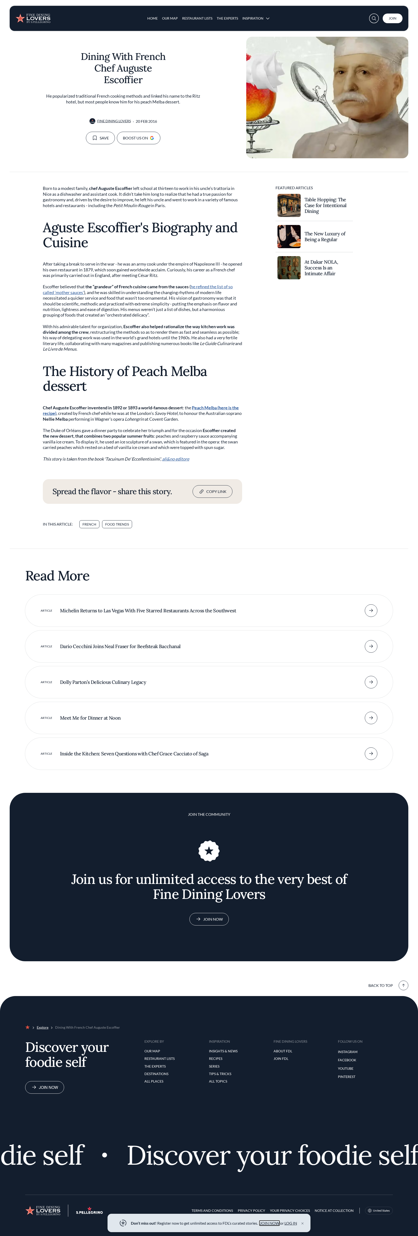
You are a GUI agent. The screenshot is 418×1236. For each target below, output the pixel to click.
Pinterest (346, 1076)
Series (214, 1066)
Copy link (216, 491)
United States (381, 1210)
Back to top (380, 985)
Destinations (156, 1074)
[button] (374, 18)
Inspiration (252, 18)
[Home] (32, 16)
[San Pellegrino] (89, 1212)
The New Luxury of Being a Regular (325, 236)
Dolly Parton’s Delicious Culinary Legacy (103, 682)
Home (152, 18)
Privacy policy (251, 1210)
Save (104, 138)
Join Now (213, 919)
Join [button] (392, 18)
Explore (42, 1027)
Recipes (215, 1058)
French (89, 524)
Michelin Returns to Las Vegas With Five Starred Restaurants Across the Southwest (148, 610)
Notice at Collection (334, 1210)
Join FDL (281, 1058)
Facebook (347, 1060)
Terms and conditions (212, 1210)
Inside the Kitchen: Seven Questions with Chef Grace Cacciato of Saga (134, 754)
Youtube (345, 1068)
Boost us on (135, 138)
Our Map (170, 18)
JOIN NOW (269, 1223)
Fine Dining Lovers (114, 121)
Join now (48, 1087)
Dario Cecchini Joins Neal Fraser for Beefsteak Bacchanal (120, 646)
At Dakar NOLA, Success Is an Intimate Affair (321, 267)
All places (153, 1081)
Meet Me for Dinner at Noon (90, 718)
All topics (218, 1081)
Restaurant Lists (197, 18)
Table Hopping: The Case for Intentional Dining (326, 205)
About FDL (283, 1051)
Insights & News (223, 1051)
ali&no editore (175, 459)
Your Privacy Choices (290, 1210)
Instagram (348, 1052)
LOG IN (290, 1223)
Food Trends (117, 524)
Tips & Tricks (220, 1074)
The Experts (227, 18)
